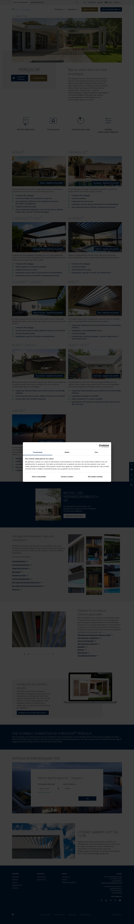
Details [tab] (67, 452)
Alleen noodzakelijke (39, 476)
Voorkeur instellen (67, 476)
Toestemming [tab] (37, 452)
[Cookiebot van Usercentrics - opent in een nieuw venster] (100, 445)
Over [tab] (96, 452)
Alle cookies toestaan (95, 476)
